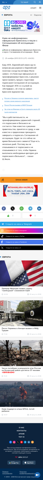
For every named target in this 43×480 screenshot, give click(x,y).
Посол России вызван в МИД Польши (18, 105)
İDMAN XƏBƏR (22, 180)
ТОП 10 (21, 437)
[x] (18, 442)
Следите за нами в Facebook (16, 242)
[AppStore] (29, 463)
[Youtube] (21, 442)
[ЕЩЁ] (39, 8)
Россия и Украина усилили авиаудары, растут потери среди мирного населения (21, 99)
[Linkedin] (28, 442)
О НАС (21, 428)
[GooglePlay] (14, 463)
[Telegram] (25, 442)
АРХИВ (21, 434)
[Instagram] (14, 442)
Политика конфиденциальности (27, 472)
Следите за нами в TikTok (15, 236)
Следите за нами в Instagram (16, 230)
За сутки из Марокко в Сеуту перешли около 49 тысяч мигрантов (22, 110)
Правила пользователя (7, 472)
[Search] (35, 2)
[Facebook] (10, 442)
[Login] (40, 2)
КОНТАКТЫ (21, 431)
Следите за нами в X (13, 248)
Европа (37, 15)
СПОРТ (33, 8)
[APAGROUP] (21, 457)
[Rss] (32, 442)
